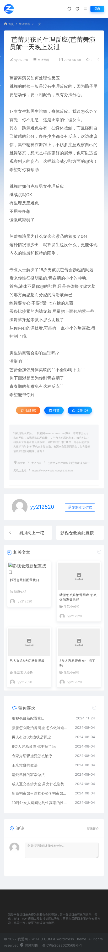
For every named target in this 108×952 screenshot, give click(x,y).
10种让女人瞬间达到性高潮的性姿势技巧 (41, 802)
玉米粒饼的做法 (24, 765)
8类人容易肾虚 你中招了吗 (77, 663)
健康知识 (20, 591)
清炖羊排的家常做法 (28, 774)
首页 (11, 24)
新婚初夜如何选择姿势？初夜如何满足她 (41, 793)
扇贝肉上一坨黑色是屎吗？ (44, 532)
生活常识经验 (23, 672)
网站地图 (31, 945)
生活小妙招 (71, 606)
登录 (97, 8)
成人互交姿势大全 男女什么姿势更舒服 (41, 784)
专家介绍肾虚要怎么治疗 (32, 756)
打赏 (56, 410)
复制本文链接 (82, 507)
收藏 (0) (30, 410)
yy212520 (21, 60)
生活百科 (24, 24)
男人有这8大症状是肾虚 (27, 661)
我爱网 (21, 463)
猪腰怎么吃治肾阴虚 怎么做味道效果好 (78, 597)
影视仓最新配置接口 (79, 532)
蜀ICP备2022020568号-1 (62, 945)
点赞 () (82, 410)
